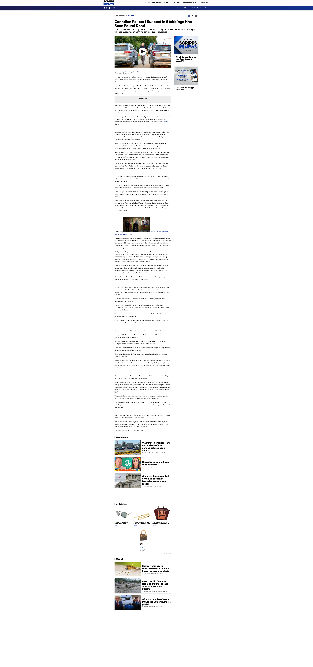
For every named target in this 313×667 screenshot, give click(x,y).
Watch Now (204, 3)
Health (166, 3)
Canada (131, 16)
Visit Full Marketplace (165, 504)
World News (175, 3)
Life (190, 8)
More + (206, 8)
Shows (195, 3)
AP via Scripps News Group (124, 72)
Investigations (186, 3)
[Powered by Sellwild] (168, 553)
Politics (159, 3)
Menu (143, 2)
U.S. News (151, 3)
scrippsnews (105, 8)
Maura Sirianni (137, 72)
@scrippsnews (114, 8)
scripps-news (110, 8)
